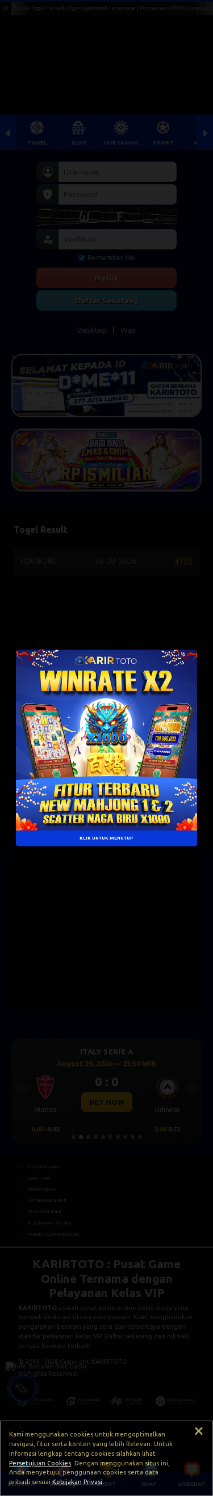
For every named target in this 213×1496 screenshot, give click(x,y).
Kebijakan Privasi (77, 1481)
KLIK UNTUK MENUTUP (106, 838)
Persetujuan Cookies (40, 1463)
